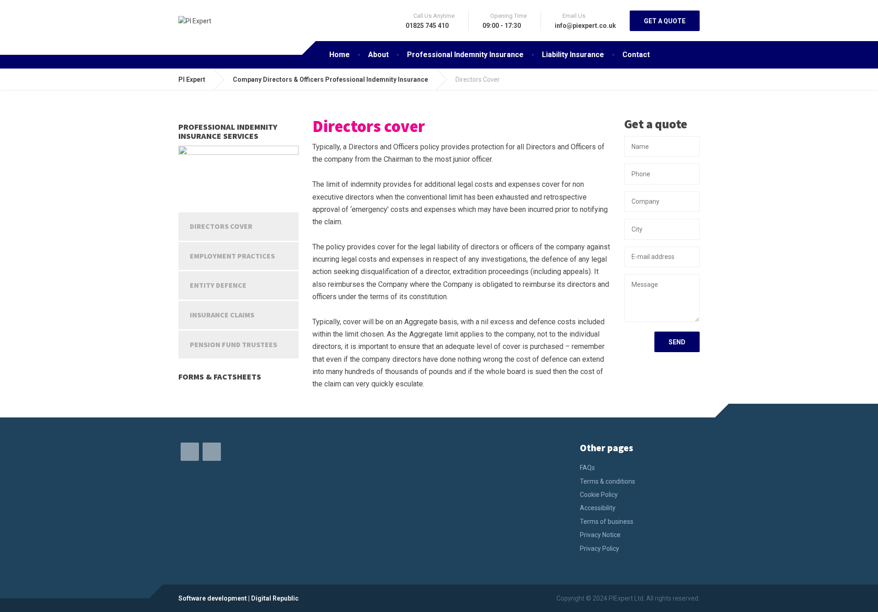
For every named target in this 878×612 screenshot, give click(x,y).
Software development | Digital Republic (238, 598)
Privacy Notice (600, 534)
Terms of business (606, 521)
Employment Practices (232, 255)
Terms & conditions (607, 481)
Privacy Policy (599, 548)
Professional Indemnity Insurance (465, 54)
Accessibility (598, 508)
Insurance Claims (222, 314)
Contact (636, 54)
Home (339, 54)
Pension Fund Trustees (233, 344)
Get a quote (664, 21)
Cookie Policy (599, 494)
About (378, 54)
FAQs (587, 467)
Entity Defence (218, 285)
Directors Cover (221, 226)
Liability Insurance (573, 54)
